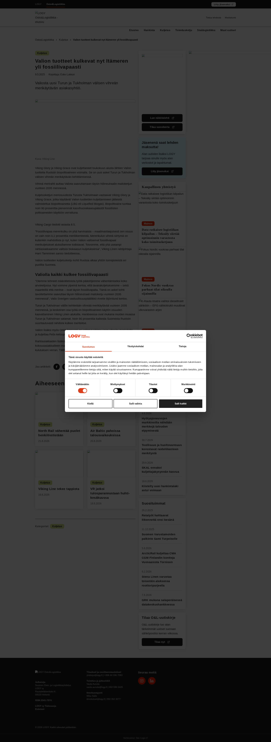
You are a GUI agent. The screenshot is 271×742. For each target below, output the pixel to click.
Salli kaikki (180, 403)
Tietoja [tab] (182, 346)
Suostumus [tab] (88, 347)
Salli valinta (135, 403)
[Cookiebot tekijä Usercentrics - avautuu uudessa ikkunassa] (189, 336)
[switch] (117, 390)
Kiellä (90, 403)
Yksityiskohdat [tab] (135, 346)
